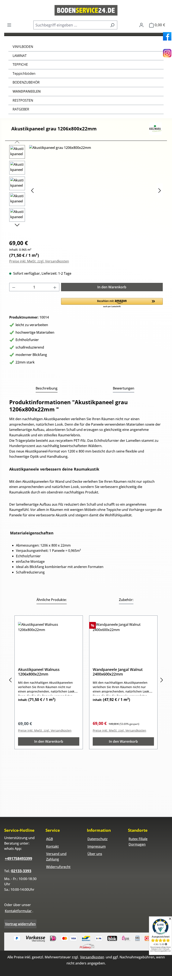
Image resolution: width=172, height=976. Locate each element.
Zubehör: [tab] (126, 599)
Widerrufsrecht (58, 866)
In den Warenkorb (111, 287)
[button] (112, 303)
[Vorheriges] (32, 190)
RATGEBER (21, 109)
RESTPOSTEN (23, 100)
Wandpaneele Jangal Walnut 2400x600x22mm (118, 671)
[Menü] (9, 25)
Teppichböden (24, 73)
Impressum (96, 846)
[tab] (46, 389)
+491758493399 (18, 858)
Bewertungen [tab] (123, 388)
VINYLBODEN (23, 46)
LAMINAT (20, 55)
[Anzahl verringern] (13, 287)
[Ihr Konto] (141, 25)
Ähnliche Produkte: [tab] (51, 599)
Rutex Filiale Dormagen (138, 842)
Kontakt (52, 846)
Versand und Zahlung (56, 856)
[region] (86, 190)
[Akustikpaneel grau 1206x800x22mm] (96, 190)
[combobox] (70, 25)
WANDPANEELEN (27, 91)
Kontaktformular (18, 911)
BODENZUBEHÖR (26, 82)
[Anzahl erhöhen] (55, 287)
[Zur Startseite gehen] (86, 10)
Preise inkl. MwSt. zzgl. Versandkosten (39, 261)
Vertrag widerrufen (20, 924)
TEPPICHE (20, 64)
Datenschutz (97, 839)
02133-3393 (21, 870)
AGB (49, 839)
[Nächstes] (159, 190)
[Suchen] (112, 25)
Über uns (94, 853)
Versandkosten (92, 957)
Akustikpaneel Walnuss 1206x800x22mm (39, 671)
